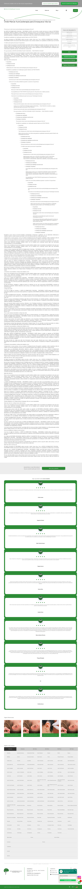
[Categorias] (66, 10)
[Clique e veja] (13, 871)
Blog (57, 10)
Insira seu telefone (64, 875)
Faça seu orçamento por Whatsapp (69, 3)
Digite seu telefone (69, 39)
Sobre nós (47, 10)
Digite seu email (69, 35)
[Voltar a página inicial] (12, 10)
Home (36, 10)
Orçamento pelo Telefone (69, 60)
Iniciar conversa (67, 880)
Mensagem (69, 43)
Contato (75, 10)
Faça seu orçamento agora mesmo (50, 3)
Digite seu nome (69, 32)
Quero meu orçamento (53, 468)
